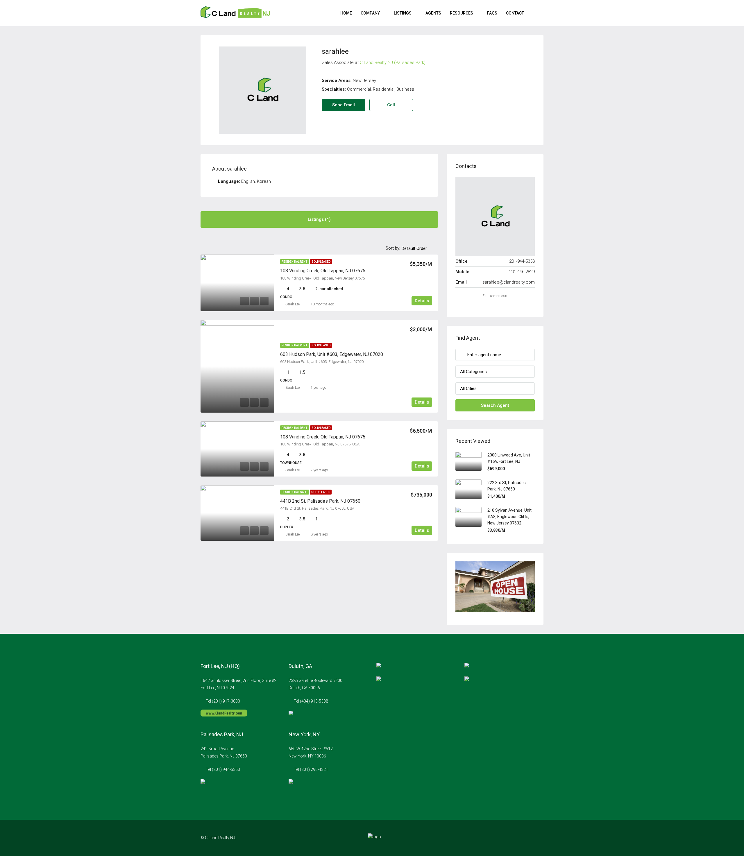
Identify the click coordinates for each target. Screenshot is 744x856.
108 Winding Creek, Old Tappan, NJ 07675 (322, 270)
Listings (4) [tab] (319, 219)
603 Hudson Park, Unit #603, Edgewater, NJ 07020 (331, 354)
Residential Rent (295, 261)
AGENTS (433, 13)
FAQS (492, 13)
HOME (346, 13)
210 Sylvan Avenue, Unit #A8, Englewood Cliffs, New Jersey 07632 (509, 516)
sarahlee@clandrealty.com (508, 282)
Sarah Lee (292, 304)
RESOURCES (461, 13)
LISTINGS (403, 13)
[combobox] (419, 248)
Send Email (343, 105)
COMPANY (370, 13)
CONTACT (515, 13)
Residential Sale (294, 492)
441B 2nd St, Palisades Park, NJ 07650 (320, 501)
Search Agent (495, 405)
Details (422, 300)
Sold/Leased (321, 261)
